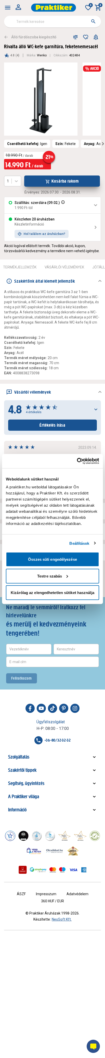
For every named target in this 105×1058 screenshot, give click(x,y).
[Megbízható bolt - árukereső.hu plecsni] (95, 836)
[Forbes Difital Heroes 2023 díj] (23, 836)
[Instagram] (75, 708)
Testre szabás (49, 576)
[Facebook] (30, 708)
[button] (62, 205)
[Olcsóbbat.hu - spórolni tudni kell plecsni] (54, 851)
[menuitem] (7, 7)
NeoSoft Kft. (62, 919)
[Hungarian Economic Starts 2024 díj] (10, 836)
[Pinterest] (63, 708)
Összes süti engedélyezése (52, 559)
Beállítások (79, 543)
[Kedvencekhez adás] (86, 37)
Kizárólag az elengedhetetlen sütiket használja (52, 592)
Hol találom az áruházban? (44, 234)
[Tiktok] (52, 708)
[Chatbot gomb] (93, 1046)
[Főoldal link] (53, 8)
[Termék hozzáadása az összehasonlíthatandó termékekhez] (75, 37)
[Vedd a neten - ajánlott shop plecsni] (34, 851)
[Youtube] (41, 708)
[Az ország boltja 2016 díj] (64, 836)
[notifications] (96, 37)
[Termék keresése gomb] (93, 21)
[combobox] (52, 21)
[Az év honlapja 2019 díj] (50, 836)
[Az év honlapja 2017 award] (80, 836)
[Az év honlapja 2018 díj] (37, 836)
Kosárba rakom (65, 181)
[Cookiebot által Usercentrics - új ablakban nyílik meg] (77, 461)
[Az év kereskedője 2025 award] (73, 851)
